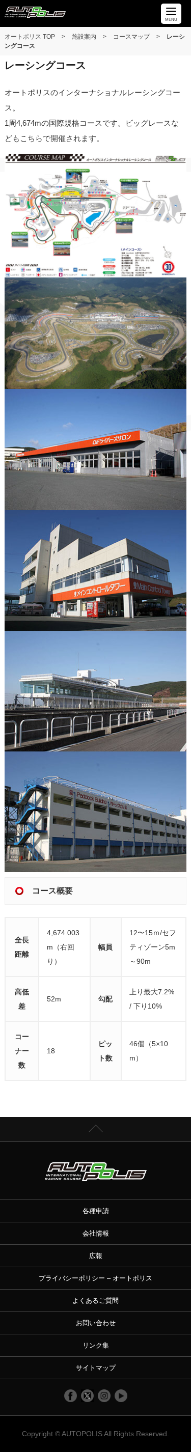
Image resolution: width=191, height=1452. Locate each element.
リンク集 (96, 1345)
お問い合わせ (96, 1323)
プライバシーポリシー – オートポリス (95, 1278)
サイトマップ (96, 1368)
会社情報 (96, 1233)
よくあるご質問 (95, 1300)
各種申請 (96, 1211)
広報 (95, 1256)
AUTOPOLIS (82, 1434)
